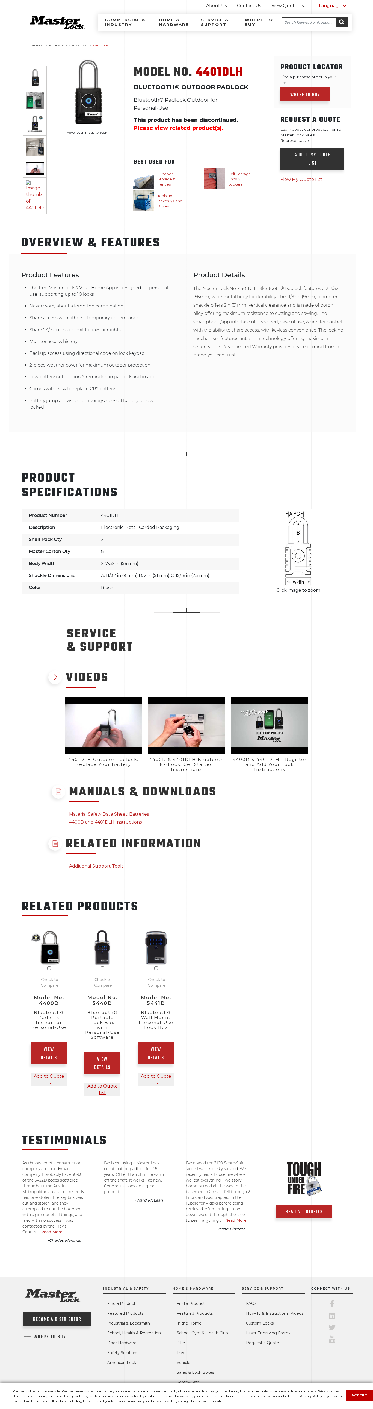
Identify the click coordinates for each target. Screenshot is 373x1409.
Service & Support (215, 22)
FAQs (251, 1303)
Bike (181, 1342)
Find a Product (121, 1303)
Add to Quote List (49, 1079)
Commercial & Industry (125, 22)
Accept (359, 1395)
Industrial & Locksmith (128, 1323)
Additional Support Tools (96, 866)
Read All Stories (304, 1212)
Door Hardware (122, 1342)
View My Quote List (301, 179)
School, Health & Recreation (134, 1333)
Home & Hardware (174, 22)
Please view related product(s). (178, 128)
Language (330, 5)
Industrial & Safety (126, 1288)
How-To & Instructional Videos (274, 1313)
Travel (182, 1352)
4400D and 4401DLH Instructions (105, 822)
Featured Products (125, 1313)
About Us (216, 5)
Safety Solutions (122, 1352)
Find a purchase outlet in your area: (308, 79)
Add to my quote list (312, 159)
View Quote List (288, 5)
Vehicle (183, 1362)
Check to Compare (49, 982)
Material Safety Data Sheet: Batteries (109, 814)
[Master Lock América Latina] (50, 27)
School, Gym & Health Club (202, 1333)
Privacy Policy (311, 1396)
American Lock (121, 1362)
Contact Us (249, 5)
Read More (52, 1231)
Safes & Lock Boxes (195, 1372)
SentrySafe (188, 1382)
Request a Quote (262, 1342)
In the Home (189, 1323)
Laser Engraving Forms (268, 1333)
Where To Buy (50, 1337)
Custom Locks (260, 1323)
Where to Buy (259, 22)
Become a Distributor (57, 1320)
